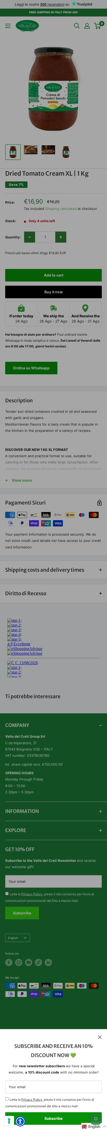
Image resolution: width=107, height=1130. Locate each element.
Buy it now (53, 292)
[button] (94, 1126)
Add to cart (53, 275)
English (13, 938)
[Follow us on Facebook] (8, 962)
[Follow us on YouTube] (28, 962)
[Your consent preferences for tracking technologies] (9, 1121)
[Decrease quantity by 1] (29, 237)
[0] (97, 26)
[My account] (87, 26)
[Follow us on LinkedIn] (48, 962)
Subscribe (53, 1118)
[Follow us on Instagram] (18, 962)
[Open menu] (7, 26)
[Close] (100, 1037)
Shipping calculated (61, 209)
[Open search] (77, 26)
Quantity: (13, 237)
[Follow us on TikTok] (38, 962)
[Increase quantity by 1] (60, 237)
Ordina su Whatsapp (31, 368)
